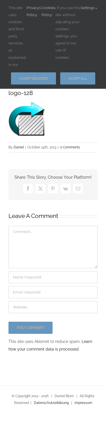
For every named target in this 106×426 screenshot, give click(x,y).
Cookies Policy (48, 11)
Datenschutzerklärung (51, 403)
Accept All (77, 78)
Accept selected (33, 78)
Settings (88, 8)
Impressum (83, 403)
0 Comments (70, 147)
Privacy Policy (33, 11)
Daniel (19, 147)
